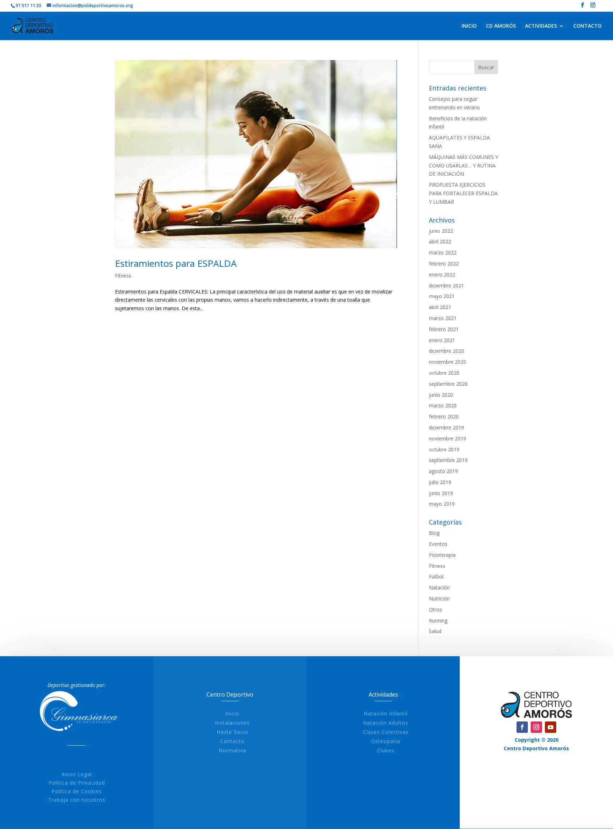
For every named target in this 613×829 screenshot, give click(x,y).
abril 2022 (440, 241)
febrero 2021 (444, 329)
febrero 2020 (444, 416)
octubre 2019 (444, 449)
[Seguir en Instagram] (536, 727)
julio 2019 (440, 482)
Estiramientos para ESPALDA (176, 263)
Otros (435, 609)
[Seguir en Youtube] (550, 727)
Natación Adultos (385, 722)
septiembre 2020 (448, 383)
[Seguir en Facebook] (522, 727)
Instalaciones (232, 722)
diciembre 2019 (446, 427)
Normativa (232, 750)
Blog (434, 532)
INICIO (469, 26)
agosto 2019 (443, 471)
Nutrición (439, 598)
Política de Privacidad (77, 782)
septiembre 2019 (448, 460)
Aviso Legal (77, 774)
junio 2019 (441, 493)
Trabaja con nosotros (76, 799)
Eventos (438, 543)
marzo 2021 (443, 318)
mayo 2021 (442, 296)
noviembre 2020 (447, 361)
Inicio (232, 713)
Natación (439, 587)
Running (438, 620)
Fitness (123, 275)
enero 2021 (442, 340)
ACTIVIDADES (541, 26)
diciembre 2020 (446, 350)
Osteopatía (385, 741)
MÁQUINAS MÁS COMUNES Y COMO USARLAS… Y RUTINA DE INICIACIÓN (463, 165)
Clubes (385, 750)
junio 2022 (441, 230)
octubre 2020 (444, 372)
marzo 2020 (443, 405)
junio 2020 (441, 394)
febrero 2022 (444, 263)
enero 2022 (442, 274)
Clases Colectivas (386, 732)
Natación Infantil (386, 713)
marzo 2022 (443, 252)
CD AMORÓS (501, 26)
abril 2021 (440, 307)
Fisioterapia (442, 554)
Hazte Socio (232, 732)
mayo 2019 (442, 503)
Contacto (232, 741)
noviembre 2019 (447, 438)
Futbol (436, 576)
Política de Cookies (76, 791)
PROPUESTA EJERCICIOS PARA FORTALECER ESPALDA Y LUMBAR (463, 193)
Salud (435, 631)
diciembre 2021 (446, 285)
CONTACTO (587, 26)
